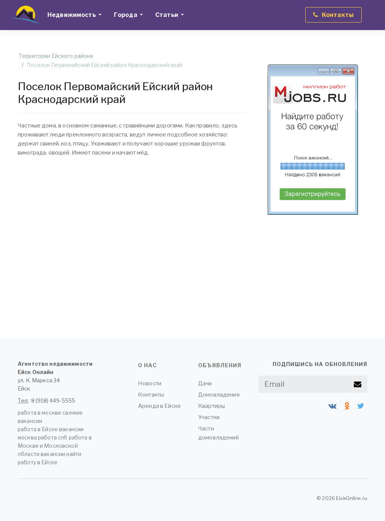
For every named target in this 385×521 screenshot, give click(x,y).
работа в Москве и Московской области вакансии (55, 445)
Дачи (205, 383)
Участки (209, 417)
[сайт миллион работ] (313, 139)
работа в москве (39, 412)
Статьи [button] (167, 14)
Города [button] (126, 14)
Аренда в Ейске (159, 406)
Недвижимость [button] (72, 14)
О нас (147, 365)
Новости (149, 383)
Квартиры (211, 406)
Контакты (151, 394)
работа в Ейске (38, 429)
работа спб (52, 437)
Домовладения (218, 394)
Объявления (219, 365)
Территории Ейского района (56, 56)
